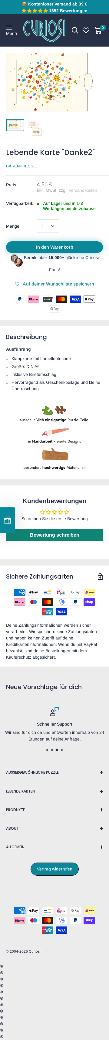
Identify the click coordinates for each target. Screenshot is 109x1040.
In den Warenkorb (54, 247)
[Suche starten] (75, 30)
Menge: (13, 226)
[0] (98, 30)
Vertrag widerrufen (54, 869)
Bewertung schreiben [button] (54, 535)
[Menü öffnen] (9, 27)
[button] (7, 520)
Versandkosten (83, 190)
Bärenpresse (21, 166)
